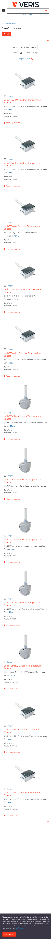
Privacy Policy (29, 926)
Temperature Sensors (9, 23)
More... (10, 110)
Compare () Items (24, 59)
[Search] (46, 11)
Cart (27, 14)
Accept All (9, 934)
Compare (10, 96)
